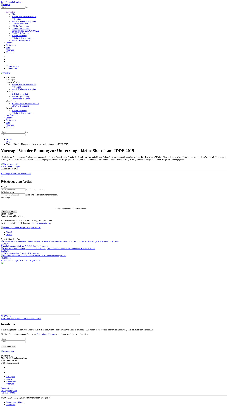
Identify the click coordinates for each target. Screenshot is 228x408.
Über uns (10, 50)
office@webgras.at (9, 391)
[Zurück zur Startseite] (5, 4)
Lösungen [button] (10, 77)
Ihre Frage (6, 197)
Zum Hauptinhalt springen (12, 2)
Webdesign (16, 19)
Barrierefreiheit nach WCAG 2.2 (25, 31)
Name (4, 187)
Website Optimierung (20, 26)
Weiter (9, 234)
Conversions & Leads (21, 28)
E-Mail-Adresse (8, 192)
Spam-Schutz (7, 214)
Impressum (10, 405)
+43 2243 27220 (8, 393)
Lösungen (10, 12)
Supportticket (11, 68)
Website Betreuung (19, 35)
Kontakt (9, 52)
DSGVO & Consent (20, 33)
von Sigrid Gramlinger (10, 166)
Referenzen (11, 45)
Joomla (9, 43)
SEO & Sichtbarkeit (20, 24)
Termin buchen (12, 66)
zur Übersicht (12, 115)
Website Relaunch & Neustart (24, 16)
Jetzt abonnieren (8, 347)
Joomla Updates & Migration (24, 21)
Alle (13, 14)
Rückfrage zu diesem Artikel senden (16, 173)
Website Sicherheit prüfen (22, 38)
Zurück (9, 232)
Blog (8, 47)
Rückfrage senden (9, 211)
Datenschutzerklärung (41, 223)
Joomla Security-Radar (21, 40)
